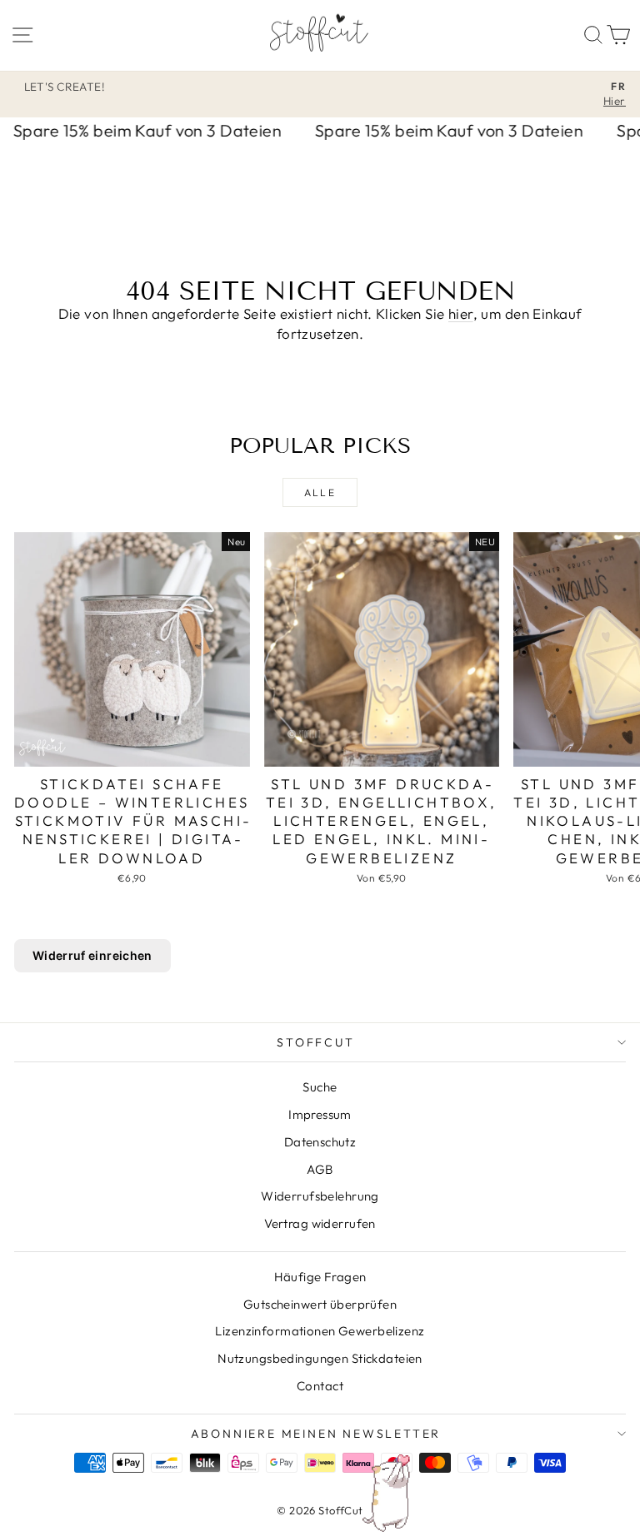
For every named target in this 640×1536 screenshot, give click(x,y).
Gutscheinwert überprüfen (320, 1304)
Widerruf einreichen (92, 955)
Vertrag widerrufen (320, 1223)
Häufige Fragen (320, 1277)
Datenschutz (320, 1142)
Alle (320, 492)
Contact (320, 1386)
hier (460, 313)
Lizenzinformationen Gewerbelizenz (319, 1331)
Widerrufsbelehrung (320, 1196)
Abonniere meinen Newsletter (316, 1433)
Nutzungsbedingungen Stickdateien (320, 1358)
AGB (319, 1169)
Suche (319, 1087)
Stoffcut (315, 1042)
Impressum (320, 1114)
